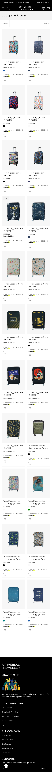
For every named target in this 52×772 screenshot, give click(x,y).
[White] (29, 126)
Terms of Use (7, 753)
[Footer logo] (11, 666)
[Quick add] (5, 80)
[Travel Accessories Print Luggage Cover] (13, 483)
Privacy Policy (7, 748)
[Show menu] (3, 8)
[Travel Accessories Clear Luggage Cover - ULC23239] (38, 428)
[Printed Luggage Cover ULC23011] (13, 211)
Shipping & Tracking (10, 712)
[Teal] (4, 621)
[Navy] (29, 70)
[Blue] (4, 70)
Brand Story (6, 735)
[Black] (4, 126)
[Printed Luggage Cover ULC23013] (13, 266)
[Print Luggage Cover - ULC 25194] (38, 44)
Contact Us (6, 744)
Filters (5, 24)
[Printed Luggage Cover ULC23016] (38, 319)
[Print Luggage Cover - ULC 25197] (13, 155)
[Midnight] (29, 181)
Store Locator (7, 739)
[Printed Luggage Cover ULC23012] (38, 211)
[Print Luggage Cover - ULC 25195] (13, 100)
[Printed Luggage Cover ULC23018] (38, 375)
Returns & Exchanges (10, 716)
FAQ (3, 725)
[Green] (29, 510)
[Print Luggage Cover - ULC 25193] (13, 44)
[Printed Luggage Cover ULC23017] (13, 375)
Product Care (7, 721)
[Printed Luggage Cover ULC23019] (13, 428)
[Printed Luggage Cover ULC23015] (13, 319)
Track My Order (8, 707)
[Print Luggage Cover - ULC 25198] (38, 155)
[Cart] (48, 8)
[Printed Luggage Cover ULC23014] (38, 266)
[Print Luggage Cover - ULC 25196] (38, 100)
